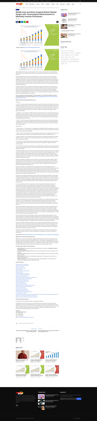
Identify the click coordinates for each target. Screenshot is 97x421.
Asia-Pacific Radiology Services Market (22, 281)
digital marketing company (75, 59)
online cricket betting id (64, 52)
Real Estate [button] (62, 4)
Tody (68, 36)
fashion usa (72, 52)
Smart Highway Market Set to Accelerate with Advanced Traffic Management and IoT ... (48, 331)
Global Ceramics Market (20, 266)
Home (27, 4)
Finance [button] (52, 4)
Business (20, 7)
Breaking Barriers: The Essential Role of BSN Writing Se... (74, 25)
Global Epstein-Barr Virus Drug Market (22, 264)
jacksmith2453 (47, 362)
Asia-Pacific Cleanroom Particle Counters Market (24, 291)
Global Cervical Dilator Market (21, 287)
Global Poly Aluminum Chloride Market (22, 265)
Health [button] (37, 4)
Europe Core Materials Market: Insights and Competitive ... (36, 360)
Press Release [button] (31, 4)
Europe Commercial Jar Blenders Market (22, 270)
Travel (66, 50)
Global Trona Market (19, 269)
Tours (73, 57)
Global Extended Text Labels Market (22, 289)
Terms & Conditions (77, 418)
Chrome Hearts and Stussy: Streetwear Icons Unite (72, 19)
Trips (69, 57)
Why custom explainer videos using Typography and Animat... (74, 13)
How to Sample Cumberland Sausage (67, 30)
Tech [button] (57, 4)
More (73, 4)
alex (62, 31)
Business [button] (47, 4)
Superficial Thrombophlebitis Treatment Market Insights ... (21, 375)
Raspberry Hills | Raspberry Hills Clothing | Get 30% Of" (22, 360)
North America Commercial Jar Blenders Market (24, 286)
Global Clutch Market (19, 272)
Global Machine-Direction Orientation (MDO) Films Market (25, 285)
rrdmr (23, 338)
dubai (66, 57)
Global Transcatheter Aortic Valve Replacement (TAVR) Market (26, 277)
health (62, 50)
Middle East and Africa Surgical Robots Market (31, 47)
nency (69, 15)
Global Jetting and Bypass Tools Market (22, 290)
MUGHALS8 (17, 362)
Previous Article (34, 328)
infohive (46, 408)
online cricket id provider (65, 59)
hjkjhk (46, 402)
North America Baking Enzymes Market (22, 273)
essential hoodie (63, 61)
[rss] (17, 405)
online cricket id (71, 50)
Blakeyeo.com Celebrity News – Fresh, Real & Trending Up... (51, 406)
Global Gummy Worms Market (21, 268)
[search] (80, 4)
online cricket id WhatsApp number (73, 61)
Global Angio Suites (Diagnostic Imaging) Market (24, 278)
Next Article (40, 328)
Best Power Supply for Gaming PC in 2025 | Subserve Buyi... (52, 401)
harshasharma (33, 362)
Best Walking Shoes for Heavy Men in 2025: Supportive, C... (74, 34)
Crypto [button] (42, 4)
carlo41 (69, 26)
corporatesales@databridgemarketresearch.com (26, 317)
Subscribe (79, 398)
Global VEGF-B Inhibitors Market (21, 283)
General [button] (68, 4)
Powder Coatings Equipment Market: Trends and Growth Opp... (52, 375)
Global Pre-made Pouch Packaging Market (23, 274)
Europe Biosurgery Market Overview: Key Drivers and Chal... (37, 375)
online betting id (77, 52)
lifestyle (62, 57)
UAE (66, 63)
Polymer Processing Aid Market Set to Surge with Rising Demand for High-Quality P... (26, 331)
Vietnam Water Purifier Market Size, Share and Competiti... (51, 360)
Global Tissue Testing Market (20, 282)
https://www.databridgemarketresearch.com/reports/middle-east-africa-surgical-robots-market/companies (40, 234)
